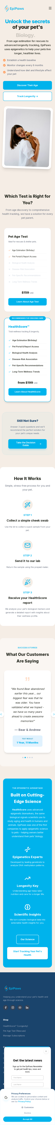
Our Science (28, 939)
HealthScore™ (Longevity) (15, 1026)
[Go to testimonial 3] (27, 757)
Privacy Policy (24, 1102)
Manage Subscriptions (14, 1035)
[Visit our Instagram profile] (12, 1007)
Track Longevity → (27, 96)
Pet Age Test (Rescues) (14, 1031)
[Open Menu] (50, 8)
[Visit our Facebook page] (5, 1007)
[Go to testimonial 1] (23, 757)
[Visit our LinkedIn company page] (27, 1007)
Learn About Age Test (27, 301)
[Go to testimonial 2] (25, 757)
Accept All (27, 1119)
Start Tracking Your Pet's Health (27, 953)
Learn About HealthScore (27, 391)
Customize (29, 1107)
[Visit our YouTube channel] (20, 1007)
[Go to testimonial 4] (29, 757)
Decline (27, 1113)
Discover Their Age (27, 85)
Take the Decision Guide (25, 444)
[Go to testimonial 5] (32, 757)
